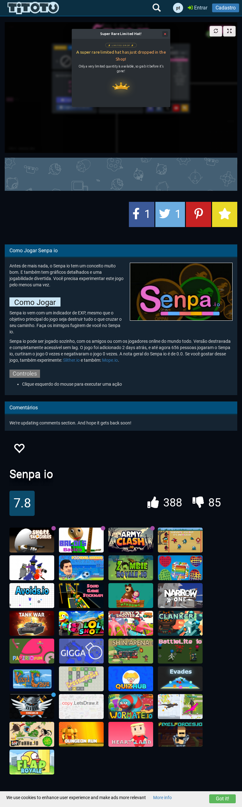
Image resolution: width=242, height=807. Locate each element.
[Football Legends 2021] (81, 568)
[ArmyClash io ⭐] (130, 540)
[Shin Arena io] (130, 651)
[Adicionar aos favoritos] (224, 214)
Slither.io (71, 360)
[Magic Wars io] (31, 568)
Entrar (200, 8)
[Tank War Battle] (31, 623)
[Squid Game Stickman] (81, 595)
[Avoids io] (31, 595)
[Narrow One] (180, 595)
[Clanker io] (180, 623)
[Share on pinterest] (198, 214)
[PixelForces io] (180, 734)
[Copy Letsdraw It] (81, 706)
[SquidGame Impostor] (180, 540)
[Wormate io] (130, 706)
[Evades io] (180, 679)
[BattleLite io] (180, 651)
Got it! (222, 799)
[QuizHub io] (130, 679)
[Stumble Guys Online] (130, 595)
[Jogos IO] (33, 8)
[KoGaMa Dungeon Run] (81, 734)
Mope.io (110, 360)
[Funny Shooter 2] (130, 623)
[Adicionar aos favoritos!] (18, 450)
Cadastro (226, 8)
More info (162, 797)
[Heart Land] (130, 734)
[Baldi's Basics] (81, 540)
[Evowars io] (31, 706)
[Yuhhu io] (31, 734)
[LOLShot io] (81, 623)
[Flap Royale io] (31, 762)
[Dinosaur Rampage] (180, 706)
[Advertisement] (121, 173)
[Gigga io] (81, 651)
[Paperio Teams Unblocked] (31, 651)
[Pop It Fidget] (180, 568)
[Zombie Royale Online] (130, 568)
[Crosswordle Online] (81, 679)
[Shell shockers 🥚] (31, 540)
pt (178, 7)
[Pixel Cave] (31, 679)
